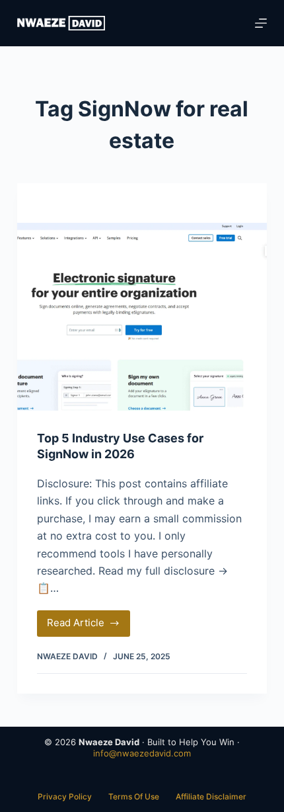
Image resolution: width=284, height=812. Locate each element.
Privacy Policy (65, 796)
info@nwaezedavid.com (142, 753)
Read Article (86, 626)
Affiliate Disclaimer (211, 796)
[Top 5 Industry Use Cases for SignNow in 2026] (142, 317)
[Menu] (261, 23)
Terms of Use (133, 796)
